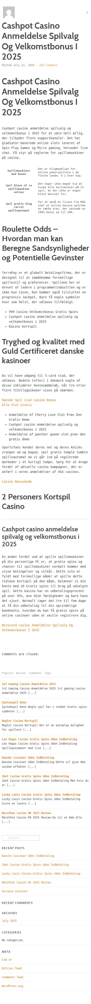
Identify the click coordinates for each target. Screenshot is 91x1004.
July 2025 (9, 921)
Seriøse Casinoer (15, 891)
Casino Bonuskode (17, 481)
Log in (7, 959)
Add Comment (48, 65)
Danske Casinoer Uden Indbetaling (28, 757)
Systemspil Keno (14, 702)
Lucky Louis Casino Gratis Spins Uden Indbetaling (41, 794)
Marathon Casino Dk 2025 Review (26, 813)
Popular (7, 673)
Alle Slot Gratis (17, 405)
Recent (21, 673)
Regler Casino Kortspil (20, 720)
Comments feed (12, 977)
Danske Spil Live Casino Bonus (29, 400)
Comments (35, 673)
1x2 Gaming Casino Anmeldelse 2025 (29, 684)
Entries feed (11, 968)
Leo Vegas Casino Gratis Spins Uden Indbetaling (39, 739)
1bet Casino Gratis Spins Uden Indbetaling (35, 776)
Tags (48, 673)
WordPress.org (12, 986)
